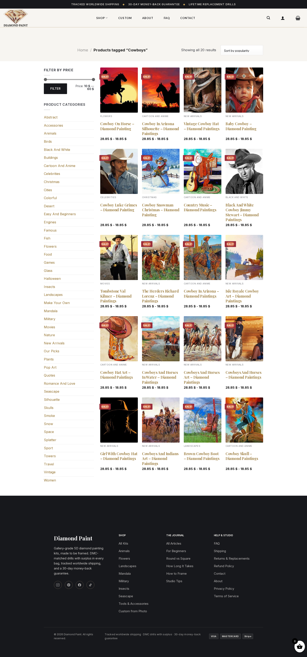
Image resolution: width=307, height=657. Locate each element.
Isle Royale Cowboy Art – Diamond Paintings (242, 296)
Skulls (48, 408)
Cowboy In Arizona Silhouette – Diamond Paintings (160, 128)
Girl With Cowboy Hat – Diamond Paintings (118, 456)
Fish (47, 238)
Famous (50, 230)
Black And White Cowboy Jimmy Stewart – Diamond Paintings (242, 212)
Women (50, 480)
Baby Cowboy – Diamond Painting (241, 126)
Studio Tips (174, 581)
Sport (48, 448)
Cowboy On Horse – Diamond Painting (117, 126)
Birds (48, 141)
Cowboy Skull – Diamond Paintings (242, 456)
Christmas (52, 182)
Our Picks (51, 351)
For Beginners (176, 551)
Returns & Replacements (232, 558)
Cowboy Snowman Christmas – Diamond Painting (160, 210)
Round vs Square (178, 558)
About (147, 18)
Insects (49, 287)
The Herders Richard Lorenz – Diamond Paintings (160, 296)
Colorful (50, 198)
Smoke (49, 416)
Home (82, 50)
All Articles (173, 543)
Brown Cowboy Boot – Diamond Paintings (201, 456)
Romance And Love (59, 383)
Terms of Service (226, 596)
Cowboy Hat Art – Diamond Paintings (116, 375)
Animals (50, 133)
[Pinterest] (69, 585)
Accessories (53, 125)
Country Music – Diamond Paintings (200, 207)
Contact (187, 18)
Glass (48, 271)
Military (49, 319)
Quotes (49, 375)
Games (49, 262)
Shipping (220, 551)
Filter (55, 88)
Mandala (50, 311)
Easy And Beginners (60, 214)
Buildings (51, 157)
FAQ (167, 18)
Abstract (50, 117)
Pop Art (50, 367)
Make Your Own (57, 303)
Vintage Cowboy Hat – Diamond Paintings (201, 126)
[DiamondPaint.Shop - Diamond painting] (45, 18)
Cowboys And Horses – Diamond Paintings (243, 375)
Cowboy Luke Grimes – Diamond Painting (118, 207)
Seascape (51, 391)
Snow (48, 424)
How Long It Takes (179, 566)
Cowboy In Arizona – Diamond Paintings (201, 293)
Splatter (50, 440)
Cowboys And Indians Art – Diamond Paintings (160, 458)
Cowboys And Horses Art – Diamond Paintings (202, 377)
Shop (100, 18)
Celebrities (52, 174)
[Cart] (298, 18)
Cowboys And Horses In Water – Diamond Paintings (160, 377)
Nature (49, 335)
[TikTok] (90, 585)
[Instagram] (58, 585)
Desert (49, 206)
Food (48, 254)
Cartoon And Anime (59, 166)
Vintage (50, 472)
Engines (50, 222)
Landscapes (53, 295)
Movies (49, 327)
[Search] (268, 17)
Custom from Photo (133, 611)
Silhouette (52, 399)
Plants (49, 359)
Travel (49, 464)
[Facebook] (80, 585)
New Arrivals (54, 343)
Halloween (52, 278)
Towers (50, 456)
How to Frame (176, 574)
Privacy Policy (224, 589)
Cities (48, 190)
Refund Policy (224, 566)
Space (49, 432)
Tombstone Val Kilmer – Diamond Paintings (116, 296)
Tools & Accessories (133, 604)
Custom (125, 18)
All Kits (123, 543)
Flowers (50, 246)
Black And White (57, 150)
